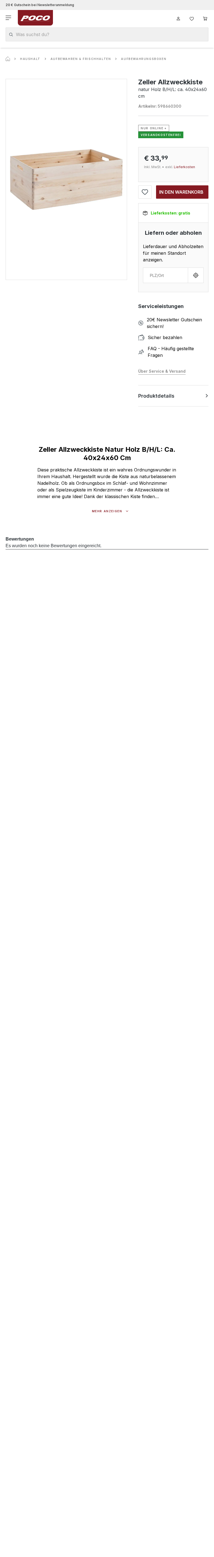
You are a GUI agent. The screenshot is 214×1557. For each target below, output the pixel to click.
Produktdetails (156, 396)
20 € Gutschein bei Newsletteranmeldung (40, 5)
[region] (66, 179)
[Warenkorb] (205, 18)
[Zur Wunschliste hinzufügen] (145, 192)
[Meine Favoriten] (191, 18)
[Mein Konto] (178, 18)
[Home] (8, 59)
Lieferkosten (184, 167)
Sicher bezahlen (165, 337)
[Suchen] (11, 34)
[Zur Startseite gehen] (35, 18)
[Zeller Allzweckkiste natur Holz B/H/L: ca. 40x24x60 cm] (66, 179)
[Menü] (9, 18)
